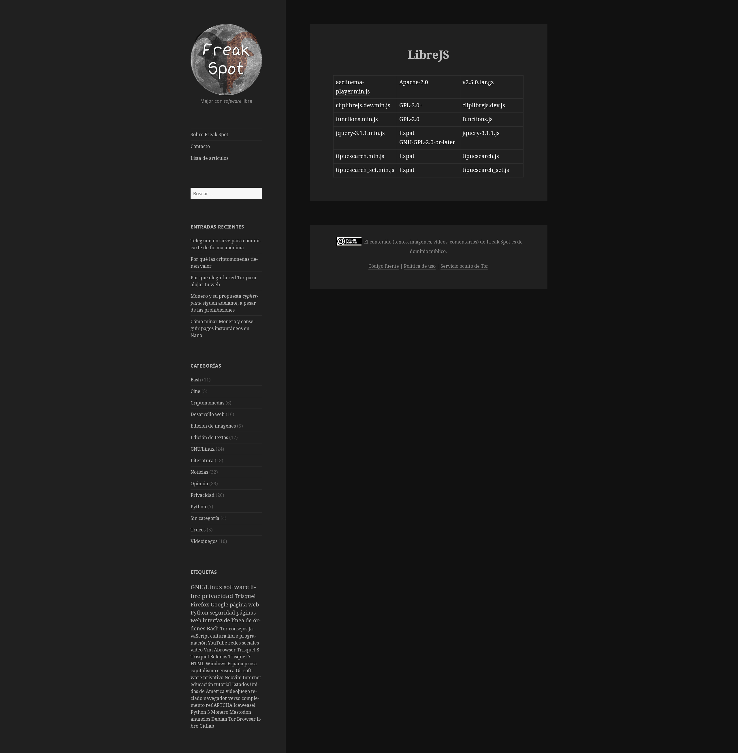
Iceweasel (244, 705)
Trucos (198, 530)
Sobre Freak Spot (209, 134)
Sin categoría (205, 518)
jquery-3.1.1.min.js (360, 133)
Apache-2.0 (413, 82)
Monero (220, 712)
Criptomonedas (207, 403)
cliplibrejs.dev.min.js (363, 105)
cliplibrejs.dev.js (483, 105)
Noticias (199, 472)
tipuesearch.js (480, 156)
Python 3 (201, 712)
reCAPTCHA (220, 705)
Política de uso (420, 266)
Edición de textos (209, 437)
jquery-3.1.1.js (481, 133)
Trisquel (245, 596)
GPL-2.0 (409, 119)
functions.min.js (357, 119)
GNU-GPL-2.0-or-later (427, 142)
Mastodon (240, 712)
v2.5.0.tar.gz (478, 82)
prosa (250, 663)
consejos (238, 628)
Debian (219, 719)
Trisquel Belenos (209, 656)
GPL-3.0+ (411, 105)
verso (235, 698)
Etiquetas (204, 572)
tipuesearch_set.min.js (365, 170)
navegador (216, 698)
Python (198, 506)
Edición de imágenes (213, 426)
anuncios (201, 719)
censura (226, 670)
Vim (209, 650)
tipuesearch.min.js (360, 156)
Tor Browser (242, 719)
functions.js (477, 119)
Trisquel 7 (239, 656)
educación (202, 684)
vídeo (197, 650)
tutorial (223, 684)
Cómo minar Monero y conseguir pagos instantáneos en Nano (223, 328)
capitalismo (204, 670)
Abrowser (225, 650)
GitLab (206, 726)
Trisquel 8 (248, 650)
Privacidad (202, 495)
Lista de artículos (209, 158)
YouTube (218, 643)
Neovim (234, 677)
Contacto (200, 146)
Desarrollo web (208, 414)
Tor (224, 628)
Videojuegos (204, 541)
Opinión (199, 483)
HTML (198, 663)
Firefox (201, 604)
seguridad (223, 612)
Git (239, 670)
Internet (252, 677)
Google (220, 604)
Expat (407, 133)
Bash (196, 379)
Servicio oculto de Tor (464, 266)
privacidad (218, 596)
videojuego (238, 691)
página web (244, 604)
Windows (216, 663)
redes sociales (243, 643)
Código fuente (383, 266)
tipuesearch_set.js (485, 170)
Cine (195, 391)
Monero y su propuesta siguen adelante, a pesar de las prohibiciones (224, 303)
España (235, 663)
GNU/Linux (202, 449)
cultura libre (224, 636)
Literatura (202, 460)
